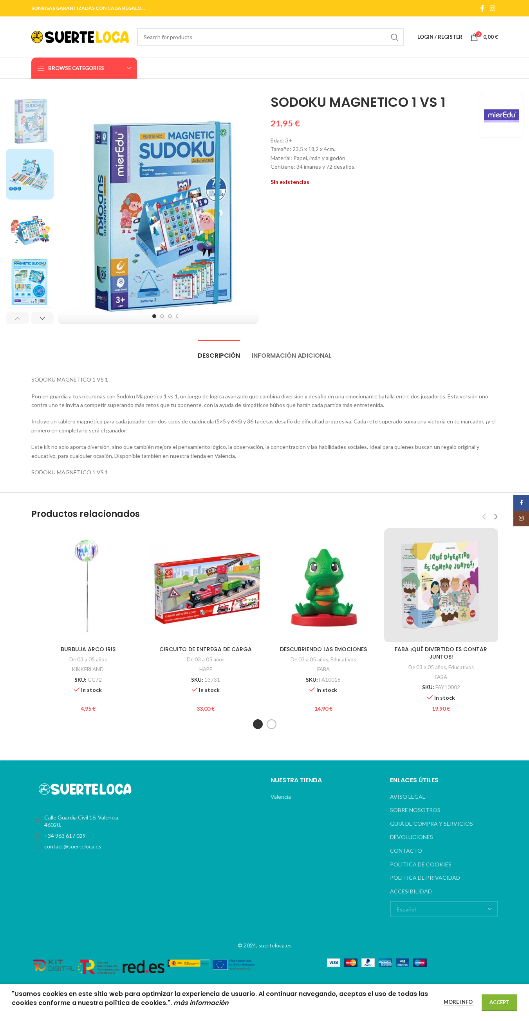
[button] (17, 318)
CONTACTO (406, 850)
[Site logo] (80, 36)
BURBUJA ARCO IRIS (88, 649)
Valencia (281, 796)
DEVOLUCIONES (411, 837)
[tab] (219, 352)
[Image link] (85, 788)
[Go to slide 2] (162, 316)
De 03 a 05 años (88, 659)
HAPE (205, 669)
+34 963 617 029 (65, 835)
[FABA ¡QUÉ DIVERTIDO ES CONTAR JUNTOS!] (441, 585)
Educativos (343, 659)
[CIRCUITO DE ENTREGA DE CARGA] (206, 585)
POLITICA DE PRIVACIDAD (425, 877)
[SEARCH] (395, 37)
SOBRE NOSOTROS (415, 810)
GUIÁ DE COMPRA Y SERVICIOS (431, 823)
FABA (323, 669)
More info (459, 1002)
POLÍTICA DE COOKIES (420, 864)
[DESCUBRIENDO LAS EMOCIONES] (324, 585)
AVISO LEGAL (407, 796)
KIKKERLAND (88, 669)
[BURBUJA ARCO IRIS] (88, 585)
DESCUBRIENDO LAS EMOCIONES (323, 649)
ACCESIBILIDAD (411, 891)
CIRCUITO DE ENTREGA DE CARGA (205, 649)
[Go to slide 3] (170, 316)
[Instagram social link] (492, 8)
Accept (499, 1002)
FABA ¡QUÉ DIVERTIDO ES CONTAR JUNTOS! (441, 653)
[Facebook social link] (482, 8)
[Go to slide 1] (154, 316)
